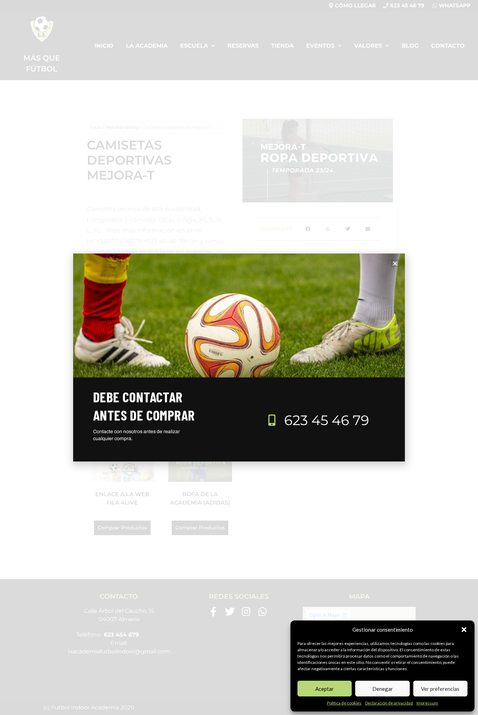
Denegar (382, 689)
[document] (239, 357)
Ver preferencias (440, 689)
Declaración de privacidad (389, 703)
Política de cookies (344, 703)
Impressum (427, 703)
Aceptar (324, 689)
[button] (464, 629)
